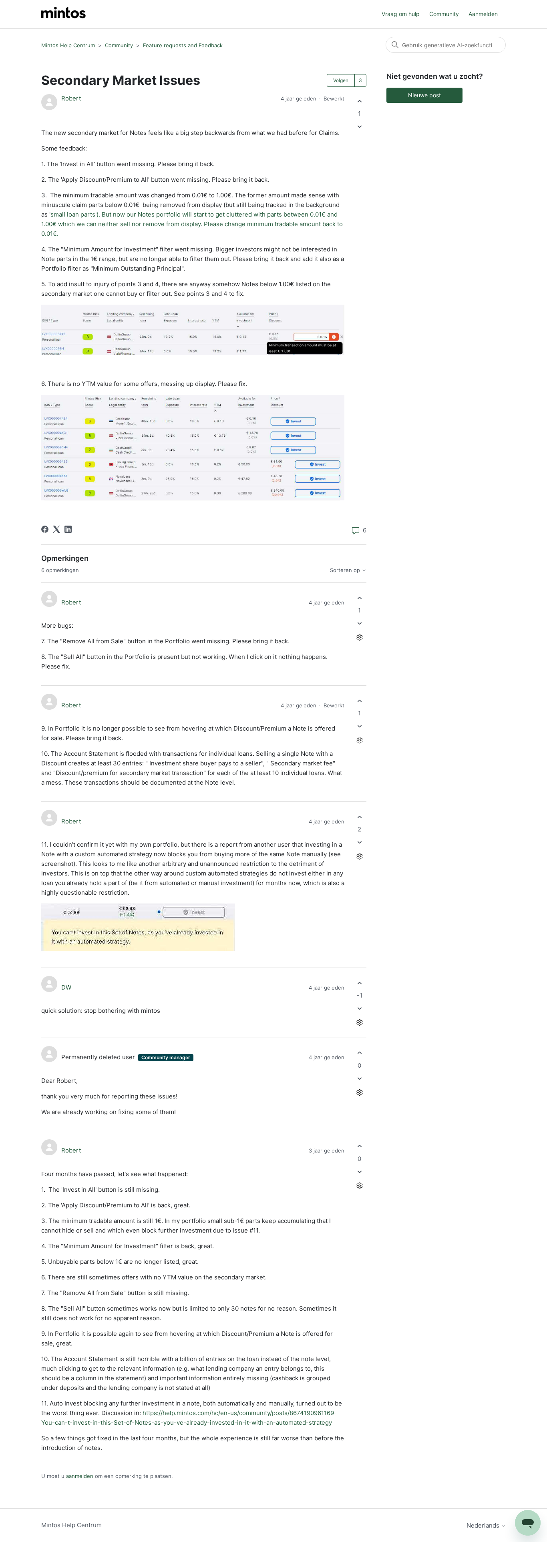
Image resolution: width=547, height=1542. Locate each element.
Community (444, 13)
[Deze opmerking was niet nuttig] (359, 623)
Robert (71, 98)
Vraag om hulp (401, 13)
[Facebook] (44, 529)
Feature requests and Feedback (183, 45)
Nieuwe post (424, 95)
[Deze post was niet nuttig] (359, 127)
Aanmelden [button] (483, 13)
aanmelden (79, 1476)
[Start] (63, 14)
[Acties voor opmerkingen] (359, 637)
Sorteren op (346, 570)
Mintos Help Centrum (68, 45)
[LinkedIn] (68, 529)
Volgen (340, 80)
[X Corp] (56, 529)
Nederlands (484, 1525)
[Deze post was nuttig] (359, 101)
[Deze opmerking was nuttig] (359, 598)
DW (66, 987)
